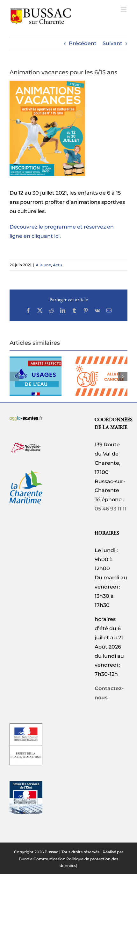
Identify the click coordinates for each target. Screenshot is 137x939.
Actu (57, 265)
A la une (43, 265)
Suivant (112, 43)
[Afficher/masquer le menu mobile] (124, 9)
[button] (14, 376)
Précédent (83, 43)
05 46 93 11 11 (110, 509)
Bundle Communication (42, 858)
